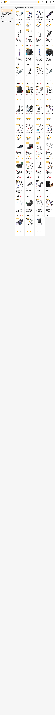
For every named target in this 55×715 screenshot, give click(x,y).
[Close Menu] (1, 2)
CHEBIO (32, 132)
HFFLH (52, 132)
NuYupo (42, 75)
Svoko (32, 94)
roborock (22, 94)
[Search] (39, 2)
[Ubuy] (5, 2)
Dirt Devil (32, 188)
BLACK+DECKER (22, 19)
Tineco (42, 170)
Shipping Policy (6, 14)
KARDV (32, 19)
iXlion (52, 113)
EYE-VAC (52, 188)
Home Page (3, 4)
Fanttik (52, 94)
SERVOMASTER (52, 38)
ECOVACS (42, 226)
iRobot (22, 170)
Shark (42, 132)
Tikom (52, 170)
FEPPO (22, 226)
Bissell (52, 19)
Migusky (32, 170)
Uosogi (22, 132)
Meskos (32, 226)
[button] (43, 2)
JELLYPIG (42, 19)
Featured (51, 7)
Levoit (32, 38)
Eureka (22, 38)
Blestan (32, 113)
